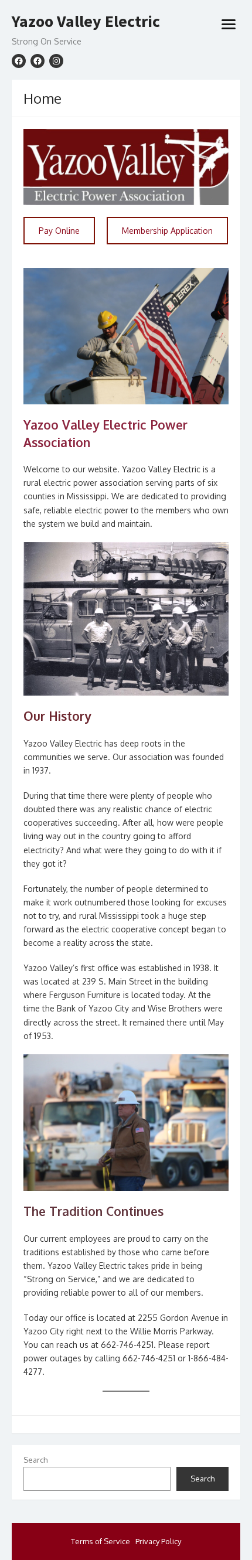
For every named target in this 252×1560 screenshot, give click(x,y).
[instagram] (56, 61)
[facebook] (19, 61)
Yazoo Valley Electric (86, 22)
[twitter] (37, 61)
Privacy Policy (158, 1541)
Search (35, 1459)
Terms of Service (100, 1541)
